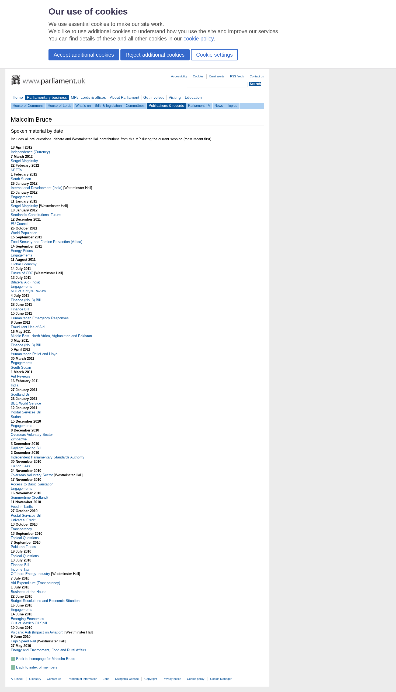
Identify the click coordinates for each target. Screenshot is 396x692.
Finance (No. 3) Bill (26, 300)
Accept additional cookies (84, 55)
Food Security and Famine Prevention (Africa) (46, 242)
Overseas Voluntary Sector (32, 435)
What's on (83, 106)
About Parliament (124, 97)
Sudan (16, 417)
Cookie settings (214, 55)
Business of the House (28, 592)
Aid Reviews (20, 376)
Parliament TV (199, 106)
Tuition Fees (20, 466)
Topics (232, 106)
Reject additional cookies (155, 55)
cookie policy (198, 39)
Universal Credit (23, 520)
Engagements (21, 197)
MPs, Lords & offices (88, 97)
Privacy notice (172, 678)
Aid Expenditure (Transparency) (35, 583)
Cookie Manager (221, 678)
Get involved (154, 97)
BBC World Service (26, 403)
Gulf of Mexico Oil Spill (29, 623)
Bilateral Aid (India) (25, 282)
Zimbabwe (19, 439)
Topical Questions (25, 538)
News (218, 106)
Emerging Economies (27, 619)
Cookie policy (195, 678)
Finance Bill (20, 309)
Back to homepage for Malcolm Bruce (45, 659)
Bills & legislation (108, 106)
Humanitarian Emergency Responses (40, 318)
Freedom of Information (82, 678)
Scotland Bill (20, 394)
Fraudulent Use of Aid (27, 327)
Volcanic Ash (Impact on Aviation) (37, 632)
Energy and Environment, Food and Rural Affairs (48, 650)
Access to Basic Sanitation (32, 484)
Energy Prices (22, 251)
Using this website (127, 678)
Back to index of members (36, 667)
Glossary (35, 678)
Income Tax (20, 569)
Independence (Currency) (30, 152)
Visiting (175, 97)
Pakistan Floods (23, 547)
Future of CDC (22, 273)
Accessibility (179, 76)
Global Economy (24, 264)
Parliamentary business (47, 97)
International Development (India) (36, 188)
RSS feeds (237, 76)
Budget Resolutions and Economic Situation (45, 601)
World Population (24, 233)
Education (193, 97)
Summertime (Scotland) (29, 497)
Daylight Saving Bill (26, 448)
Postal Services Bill (26, 412)
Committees (135, 106)
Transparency (21, 529)
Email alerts (216, 76)
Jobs (106, 678)
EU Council (19, 224)
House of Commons (28, 106)
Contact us (257, 76)
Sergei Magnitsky (24, 161)
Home (18, 97)
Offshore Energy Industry (30, 574)
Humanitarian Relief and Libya (34, 354)
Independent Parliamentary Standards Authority (47, 457)
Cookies (198, 76)
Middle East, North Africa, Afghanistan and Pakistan (51, 336)
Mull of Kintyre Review (28, 291)
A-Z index (17, 678)
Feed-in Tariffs (22, 507)
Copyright (150, 678)
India (14, 385)
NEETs (16, 170)
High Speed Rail (23, 641)
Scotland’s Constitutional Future (36, 215)
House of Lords (59, 106)
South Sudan (21, 179)
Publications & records (166, 106)
